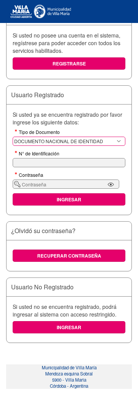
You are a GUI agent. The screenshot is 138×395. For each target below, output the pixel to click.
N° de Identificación (39, 154)
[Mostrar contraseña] (111, 184)
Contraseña (31, 175)
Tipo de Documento (39, 132)
